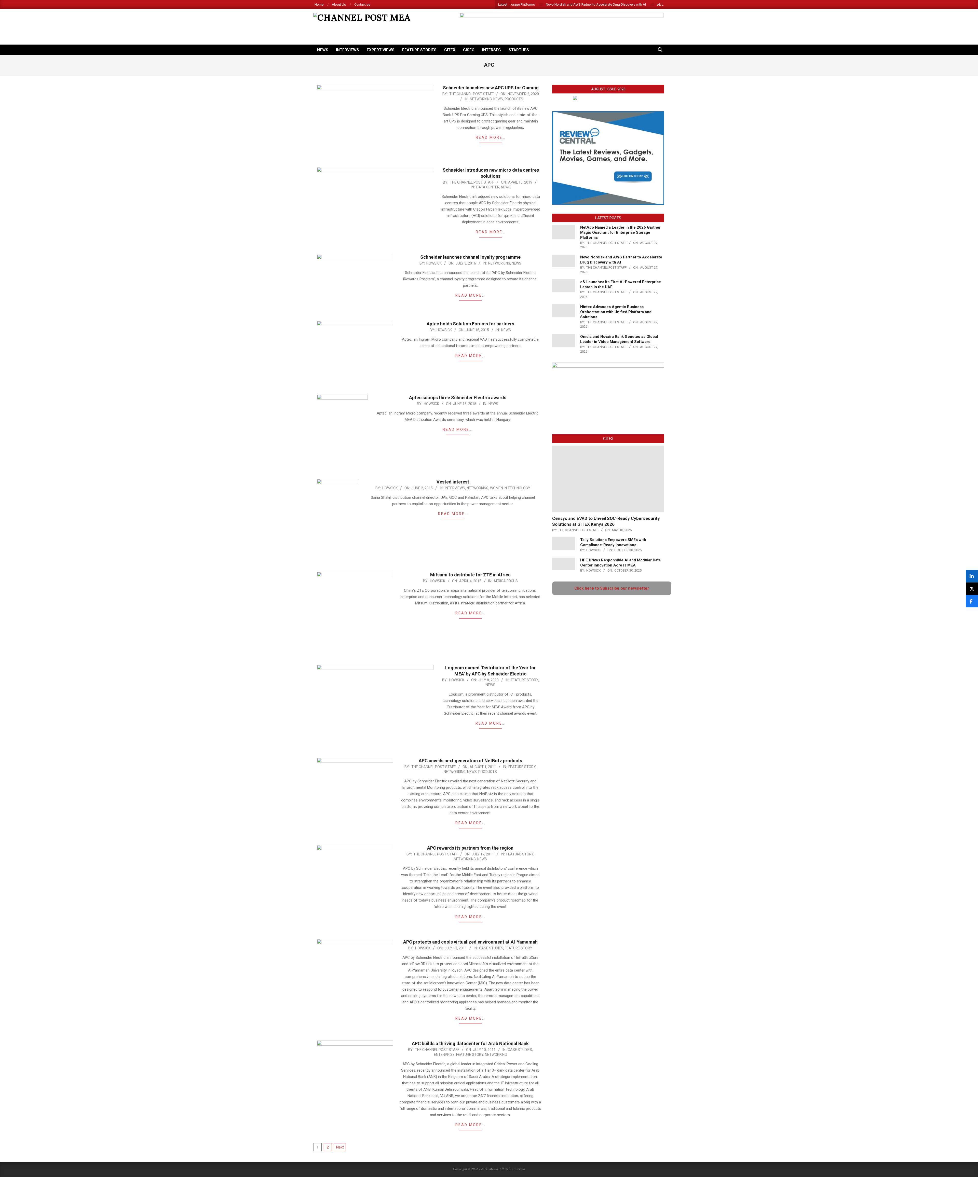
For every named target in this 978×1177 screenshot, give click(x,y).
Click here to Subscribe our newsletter (611, 588)
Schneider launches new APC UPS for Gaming (491, 87)
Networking (481, 99)
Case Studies (491, 948)
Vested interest (453, 481)
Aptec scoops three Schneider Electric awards (457, 397)
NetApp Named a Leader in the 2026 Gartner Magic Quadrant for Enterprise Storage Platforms (620, 232)
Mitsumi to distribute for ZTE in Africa (470, 574)
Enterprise (444, 1055)
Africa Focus (506, 581)
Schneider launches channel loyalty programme (470, 257)
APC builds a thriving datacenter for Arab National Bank (470, 1043)
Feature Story (524, 680)
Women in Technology (510, 488)
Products (514, 99)
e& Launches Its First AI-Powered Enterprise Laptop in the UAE (654, 4)
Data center (487, 187)
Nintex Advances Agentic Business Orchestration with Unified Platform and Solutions (615, 311)
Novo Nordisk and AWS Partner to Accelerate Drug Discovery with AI (548, 4)
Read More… (491, 137)
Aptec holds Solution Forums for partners (470, 323)
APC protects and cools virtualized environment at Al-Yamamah (470, 942)
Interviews (455, 488)
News (498, 99)
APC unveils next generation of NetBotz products (470, 760)
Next (340, 1147)
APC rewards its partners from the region (470, 848)
